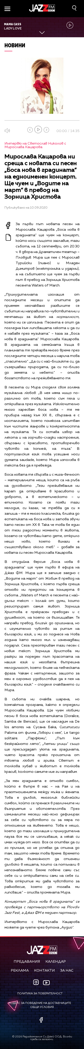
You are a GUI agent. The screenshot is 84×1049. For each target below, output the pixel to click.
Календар (55, 962)
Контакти (44, 970)
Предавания (27, 962)
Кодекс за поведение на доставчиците (40, 1003)
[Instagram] (36, 982)
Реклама (20, 970)
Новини (14, 45)
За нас (66, 970)
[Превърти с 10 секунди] (30, 130)
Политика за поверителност (39, 993)
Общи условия (42, 1007)
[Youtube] (46, 982)
